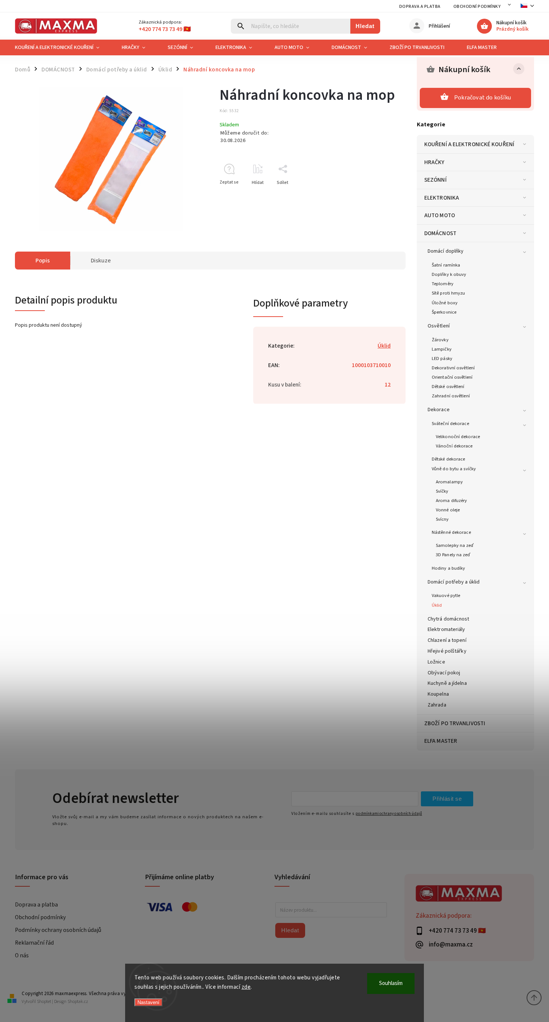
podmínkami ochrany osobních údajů (389, 813)
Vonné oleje (448, 510)
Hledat (365, 26)
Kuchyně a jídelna (447, 683)
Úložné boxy (445, 302)
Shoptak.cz (78, 1001)
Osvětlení (439, 326)
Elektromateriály (446, 629)
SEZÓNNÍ (435, 180)
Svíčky (442, 491)
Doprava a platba (420, 6)
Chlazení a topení (447, 640)
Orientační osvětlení (452, 377)
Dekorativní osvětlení (453, 367)
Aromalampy (449, 481)
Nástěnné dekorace (451, 532)
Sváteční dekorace (450, 423)
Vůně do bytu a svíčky (454, 468)
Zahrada (437, 705)
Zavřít (382, 196)
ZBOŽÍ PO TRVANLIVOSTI (454, 723)
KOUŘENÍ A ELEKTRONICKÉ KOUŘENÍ (469, 144)
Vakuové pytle (446, 595)
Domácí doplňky (445, 251)
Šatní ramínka (446, 265)
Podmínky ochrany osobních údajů (58, 930)
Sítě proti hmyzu (448, 293)
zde (246, 987)
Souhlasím (391, 983)
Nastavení (148, 1002)
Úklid (437, 605)
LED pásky (442, 358)
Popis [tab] (42, 260)
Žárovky (440, 339)
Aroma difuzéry (451, 500)
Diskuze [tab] (101, 260)
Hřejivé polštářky (447, 651)
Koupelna (438, 694)
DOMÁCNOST (440, 233)
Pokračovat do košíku (482, 97)
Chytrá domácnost (448, 619)
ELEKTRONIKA (441, 198)
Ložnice (436, 662)
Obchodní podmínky (477, 6)
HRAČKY (434, 162)
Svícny (442, 519)
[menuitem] (63, 47)
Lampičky (442, 349)
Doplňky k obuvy (449, 274)
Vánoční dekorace (454, 446)
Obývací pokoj (444, 673)
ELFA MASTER (440, 741)
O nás (22, 955)
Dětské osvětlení (448, 386)
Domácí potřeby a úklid (454, 582)
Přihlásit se (447, 798)
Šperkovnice (444, 312)
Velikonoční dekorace (458, 436)
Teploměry (442, 283)
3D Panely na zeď (453, 554)
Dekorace (439, 409)
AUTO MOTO (439, 215)
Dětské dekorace (448, 459)
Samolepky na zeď (455, 545)
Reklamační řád (34, 943)
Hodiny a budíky (448, 568)
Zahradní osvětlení (451, 396)
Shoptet (44, 1001)
